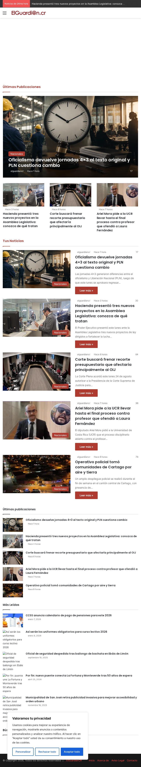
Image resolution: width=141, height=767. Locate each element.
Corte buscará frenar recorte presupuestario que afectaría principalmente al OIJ (67, 220)
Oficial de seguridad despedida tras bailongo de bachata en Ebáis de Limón (77, 653)
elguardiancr (17, 171)
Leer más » (86, 290)
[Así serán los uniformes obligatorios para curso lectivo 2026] (13, 639)
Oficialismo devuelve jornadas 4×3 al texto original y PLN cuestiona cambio (103, 262)
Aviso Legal (117, 760)
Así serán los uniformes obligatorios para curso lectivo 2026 (66, 632)
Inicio (92, 760)
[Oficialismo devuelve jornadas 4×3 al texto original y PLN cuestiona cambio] (70, 137)
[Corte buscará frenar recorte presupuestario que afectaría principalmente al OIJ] (70, 194)
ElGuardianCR (74, 760)
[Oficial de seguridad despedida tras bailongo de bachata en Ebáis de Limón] (13, 661)
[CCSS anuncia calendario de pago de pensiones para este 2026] (13, 620)
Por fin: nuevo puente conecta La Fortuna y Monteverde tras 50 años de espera (79, 675)
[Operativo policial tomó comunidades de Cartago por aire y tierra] (13, 590)
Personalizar (23, 751)
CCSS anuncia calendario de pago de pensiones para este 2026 (69, 615)
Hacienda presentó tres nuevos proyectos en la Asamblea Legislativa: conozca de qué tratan (21, 220)
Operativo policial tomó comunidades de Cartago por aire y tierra (103, 467)
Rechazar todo (47, 751)
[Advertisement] (70, 57)
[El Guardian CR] (28, 12)
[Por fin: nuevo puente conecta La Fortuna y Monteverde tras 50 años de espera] (13, 683)
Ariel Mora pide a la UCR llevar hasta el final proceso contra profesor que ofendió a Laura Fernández (116, 222)
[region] (47, 736)
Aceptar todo (72, 751)
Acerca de (103, 760)
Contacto (132, 760)
